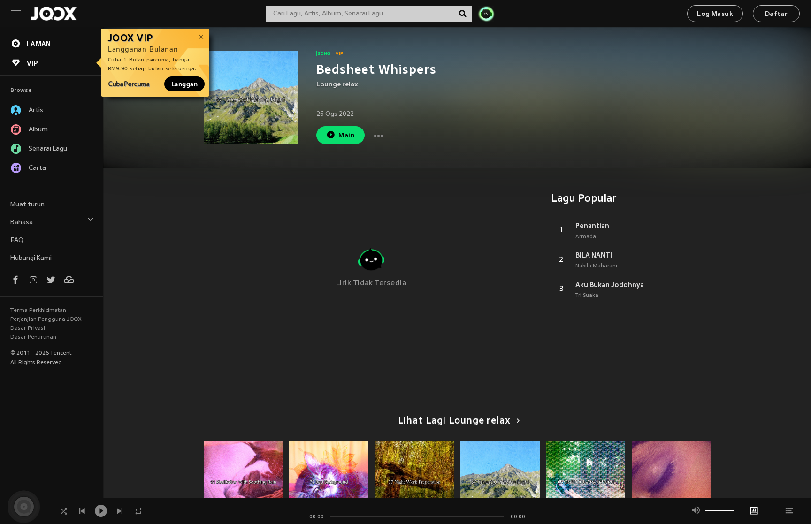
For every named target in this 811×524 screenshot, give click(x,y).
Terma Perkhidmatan (38, 310)
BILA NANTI (593, 255)
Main (346, 135)
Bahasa (21, 222)
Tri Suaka (586, 295)
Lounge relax (337, 84)
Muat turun (27, 204)
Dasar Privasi (27, 328)
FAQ (16, 240)
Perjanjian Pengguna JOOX (46, 319)
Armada (585, 237)
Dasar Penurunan (33, 337)
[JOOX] (53, 14)
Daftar (776, 14)
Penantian (592, 225)
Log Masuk (715, 14)
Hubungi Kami (31, 258)
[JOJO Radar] (486, 13)
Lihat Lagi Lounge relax (454, 421)
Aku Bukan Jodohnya (609, 285)
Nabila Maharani (596, 266)
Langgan (184, 84)
